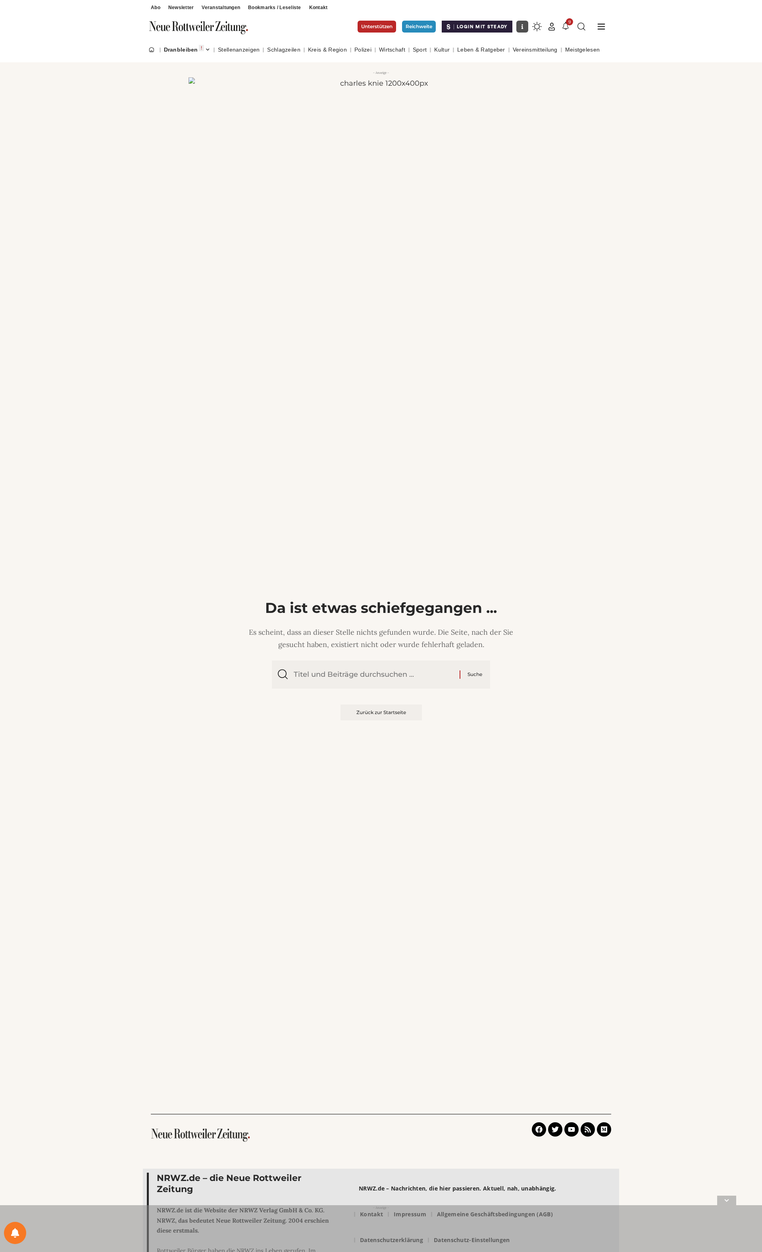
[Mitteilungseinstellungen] (15, 1233)
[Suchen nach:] (374, 675)
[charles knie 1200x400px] (381, 141)
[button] (552, 27)
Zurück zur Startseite (381, 712)
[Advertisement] (381, 1230)
